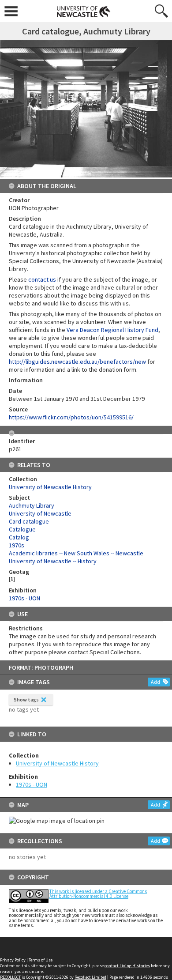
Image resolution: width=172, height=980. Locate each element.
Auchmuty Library (31, 505)
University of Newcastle (40, 513)
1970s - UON (31, 784)
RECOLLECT (10, 977)
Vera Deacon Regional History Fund (112, 330)
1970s (16, 545)
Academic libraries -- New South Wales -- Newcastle (76, 553)
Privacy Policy (13, 960)
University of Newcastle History (57, 763)
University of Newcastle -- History (53, 561)
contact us (42, 279)
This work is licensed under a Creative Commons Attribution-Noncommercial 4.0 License (98, 893)
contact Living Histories (127, 966)
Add (155, 681)
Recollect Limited (90, 977)
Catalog (19, 537)
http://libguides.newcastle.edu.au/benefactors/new (77, 362)
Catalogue (22, 529)
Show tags (26, 699)
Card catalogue (29, 521)
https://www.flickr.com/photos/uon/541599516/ (71, 417)
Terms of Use (40, 960)
